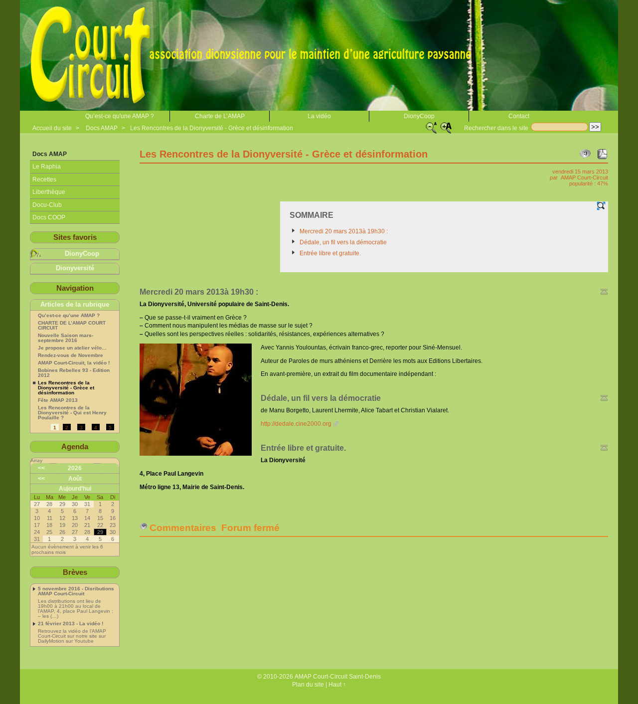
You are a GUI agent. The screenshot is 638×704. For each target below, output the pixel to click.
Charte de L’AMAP (220, 116)
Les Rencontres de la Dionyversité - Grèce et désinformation (211, 128)
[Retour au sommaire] (604, 292)
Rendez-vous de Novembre (70, 355)
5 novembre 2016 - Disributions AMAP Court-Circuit (76, 591)
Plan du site (308, 684)
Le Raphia (46, 166)
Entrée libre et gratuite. (330, 253)
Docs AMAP (102, 128)
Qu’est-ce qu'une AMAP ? (119, 116)
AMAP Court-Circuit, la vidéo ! (74, 362)
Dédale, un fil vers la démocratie (343, 242)
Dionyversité (75, 268)
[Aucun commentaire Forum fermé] (585, 154)
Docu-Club (47, 204)
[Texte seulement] (601, 205)
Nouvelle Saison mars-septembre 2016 (65, 338)
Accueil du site (52, 128)
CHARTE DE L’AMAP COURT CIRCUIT (72, 326)
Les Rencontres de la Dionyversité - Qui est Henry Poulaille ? (72, 412)
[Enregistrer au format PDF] (602, 154)
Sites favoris (75, 237)
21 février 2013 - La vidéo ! (70, 623)
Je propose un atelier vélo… (72, 348)
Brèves (75, 572)
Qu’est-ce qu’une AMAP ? (69, 315)
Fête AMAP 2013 (58, 400)
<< (41, 468)
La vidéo (319, 116)
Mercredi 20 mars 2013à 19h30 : (344, 231)
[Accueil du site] (254, 55)
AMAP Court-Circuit (584, 177)
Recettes (44, 179)
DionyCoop (419, 116)
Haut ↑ (337, 684)
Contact (518, 116)
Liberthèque (48, 191)
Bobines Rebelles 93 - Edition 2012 (74, 373)
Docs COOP (48, 217)
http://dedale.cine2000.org (296, 423)
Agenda (74, 446)
